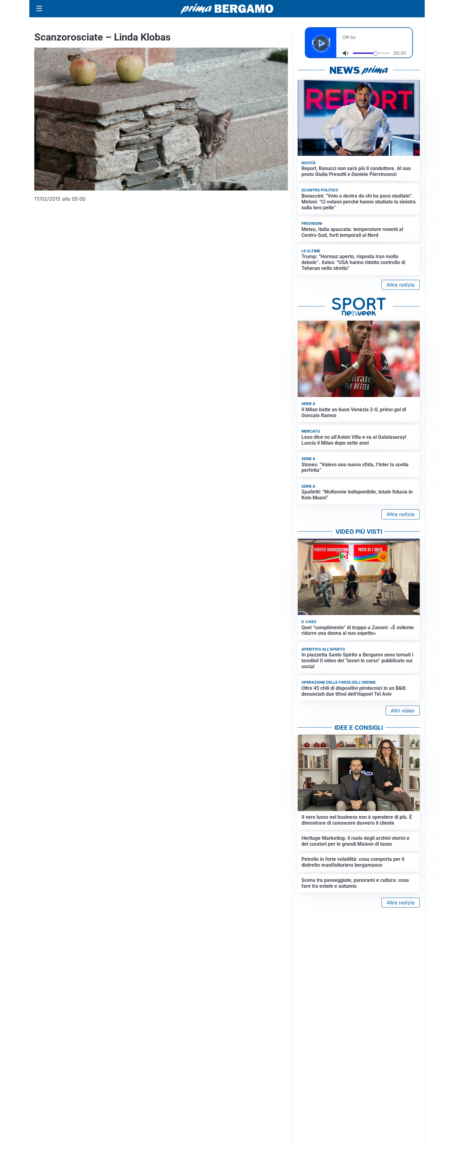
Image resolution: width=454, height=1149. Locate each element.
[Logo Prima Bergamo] (227, 8)
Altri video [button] (402, 710)
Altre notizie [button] (400, 285)
